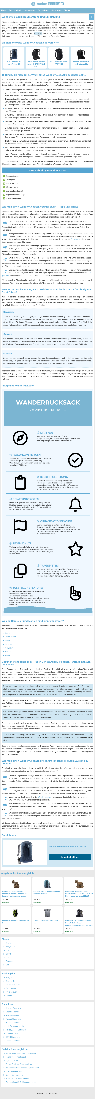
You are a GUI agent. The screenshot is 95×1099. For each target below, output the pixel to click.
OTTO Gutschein (13, 1037)
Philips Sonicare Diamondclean (19, 1064)
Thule (7, 655)
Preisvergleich (15, 10)
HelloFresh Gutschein (15, 1026)
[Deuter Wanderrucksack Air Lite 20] (13, 54)
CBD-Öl (9, 996)
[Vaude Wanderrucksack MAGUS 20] (59, 54)
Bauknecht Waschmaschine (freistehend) (22, 1068)
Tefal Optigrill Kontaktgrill (16, 1057)
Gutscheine (56, 10)
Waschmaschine (44, 797)
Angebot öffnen (70, 857)
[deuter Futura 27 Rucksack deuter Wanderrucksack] (47, 884)
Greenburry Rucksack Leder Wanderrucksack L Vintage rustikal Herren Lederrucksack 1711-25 (79, 894)
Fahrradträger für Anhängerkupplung (21, 1082)
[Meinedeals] (48, 7)
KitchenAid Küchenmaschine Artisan (21, 1053)
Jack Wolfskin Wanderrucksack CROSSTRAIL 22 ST (36, 64)
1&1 (7, 965)
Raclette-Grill (11, 981)
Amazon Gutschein (13, 1008)
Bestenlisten (43, 10)
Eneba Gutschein (13, 1023)
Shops (67, 10)
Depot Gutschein (12, 1012)
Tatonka (8, 652)
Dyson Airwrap (12, 1061)
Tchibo (8, 958)
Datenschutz (42, 1093)
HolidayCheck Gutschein (16, 1030)
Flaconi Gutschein (13, 1019)
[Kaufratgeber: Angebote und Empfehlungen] (91, 17)
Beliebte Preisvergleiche (15, 1049)
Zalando (9, 961)
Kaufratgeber (30, 10)
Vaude (7, 640)
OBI (7, 950)
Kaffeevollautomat (13, 985)
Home (3, 10)
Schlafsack (75, 239)
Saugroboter (11, 988)
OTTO (8, 954)
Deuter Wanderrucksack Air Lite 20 (67, 846)
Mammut (8, 644)
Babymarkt (10, 947)
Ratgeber (38, 33)
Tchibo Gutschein (13, 1041)
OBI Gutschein (12, 1033)
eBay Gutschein (12, 1015)
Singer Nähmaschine (14, 1075)
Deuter (8, 633)
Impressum (53, 1093)
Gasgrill (9, 977)
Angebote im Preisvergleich (17, 873)
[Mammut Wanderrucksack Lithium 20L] (81, 54)
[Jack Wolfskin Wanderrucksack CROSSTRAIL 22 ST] (36, 54)
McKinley (9, 648)
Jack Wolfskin (10, 637)
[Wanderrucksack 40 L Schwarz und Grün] (15, 913)
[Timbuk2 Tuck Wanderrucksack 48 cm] (47, 913)
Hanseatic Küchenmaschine (17, 1079)
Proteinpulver (11, 992)
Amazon (9, 943)
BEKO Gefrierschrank (14, 1071)
